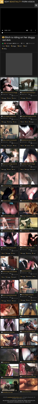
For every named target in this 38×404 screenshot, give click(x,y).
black (14, 300)
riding (4, 48)
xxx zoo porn (6, 400)
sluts (9, 98)
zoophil (33, 169)
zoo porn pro (13, 400)
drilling (10, 122)
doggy (14, 46)
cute (34, 253)
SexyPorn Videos (19, 2)
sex (35, 276)
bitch (20, 46)
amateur (29, 276)
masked (28, 145)
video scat (28, 402)
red (26, 46)
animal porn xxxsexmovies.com (15, 402)
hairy (13, 253)
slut (27, 122)
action (14, 98)
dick (8, 46)
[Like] (2, 43)
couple (10, 145)
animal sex (20, 400)
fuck (14, 169)
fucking (29, 98)
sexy (15, 122)
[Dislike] (5, 43)
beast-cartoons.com (29, 400)
